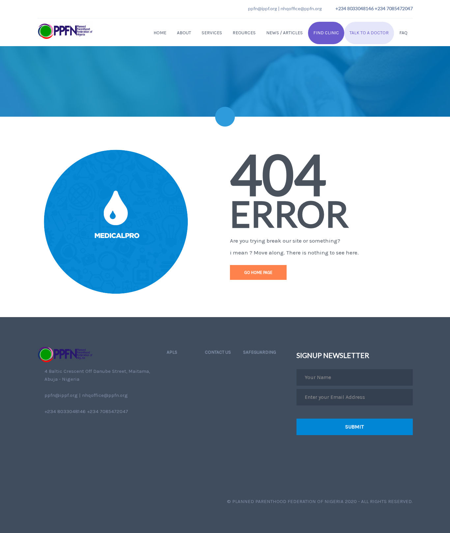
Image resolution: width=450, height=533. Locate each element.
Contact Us (218, 352)
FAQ (403, 33)
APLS (172, 352)
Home (160, 33)
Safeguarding (259, 352)
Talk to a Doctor (369, 33)
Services (212, 33)
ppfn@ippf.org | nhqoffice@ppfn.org (285, 8)
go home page (258, 272)
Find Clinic (326, 33)
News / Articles (284, 33)
